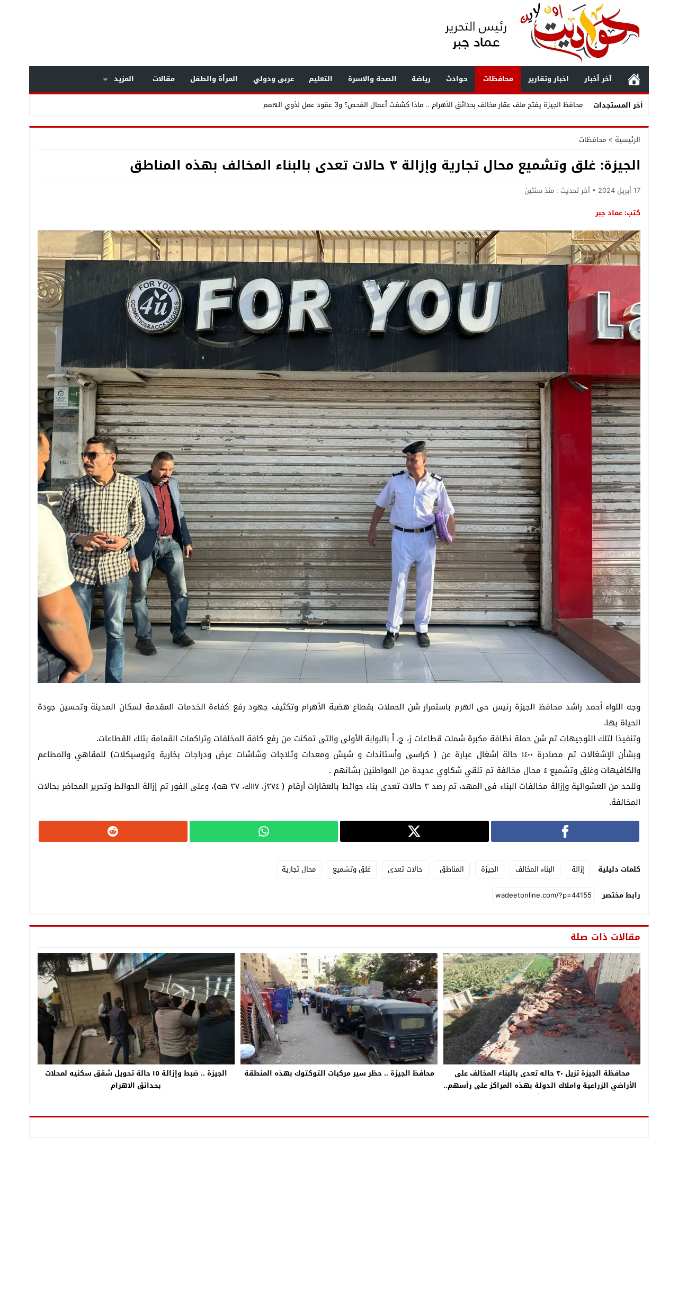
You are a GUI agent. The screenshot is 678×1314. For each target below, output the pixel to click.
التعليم (321, 78)
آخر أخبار (598, 78)
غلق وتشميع (352, 869)
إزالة (578, 869)
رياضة (421, 78)
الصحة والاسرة (372, 78)
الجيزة (489, 869)
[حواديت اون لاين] (532, 33)
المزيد (124, 78)
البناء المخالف (535, 869)
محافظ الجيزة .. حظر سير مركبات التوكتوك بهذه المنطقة (339, 1073)
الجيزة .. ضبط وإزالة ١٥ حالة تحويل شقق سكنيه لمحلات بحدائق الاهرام (136, 1079)
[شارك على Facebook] (565, 831)
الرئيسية (634, 79)
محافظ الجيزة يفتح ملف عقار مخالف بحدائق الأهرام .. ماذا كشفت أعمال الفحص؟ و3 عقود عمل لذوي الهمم (423, 104)
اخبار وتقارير (548, 78)
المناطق (452, 869)
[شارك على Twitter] (414, 831)
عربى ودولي (273, 78)
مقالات (164, 78)
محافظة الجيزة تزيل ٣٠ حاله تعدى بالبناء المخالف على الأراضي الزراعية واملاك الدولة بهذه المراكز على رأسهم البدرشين (542, 1085)
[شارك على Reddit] (113, 831)
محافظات (498, 78)
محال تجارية (299, 869)
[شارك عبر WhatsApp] (264, 831)
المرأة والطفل (214, 78)
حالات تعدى (405, 869)
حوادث (457, 78)
